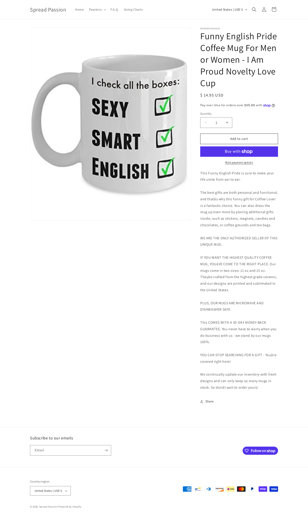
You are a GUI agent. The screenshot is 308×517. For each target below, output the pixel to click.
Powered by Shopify (69, 506)
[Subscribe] (106, 450)
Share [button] (209, 401)
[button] (97, 9)
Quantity (205, 113)
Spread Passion (48, 506)
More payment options (239, 162)
